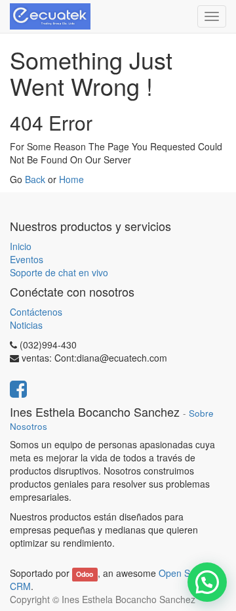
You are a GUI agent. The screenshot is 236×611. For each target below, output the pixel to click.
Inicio (20, 246)
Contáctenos (36, 311)
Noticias (26, 324)
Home (71, 179)
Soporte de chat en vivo (59, 272)
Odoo (84, 574)
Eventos (26, 259)
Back (35, 179)
